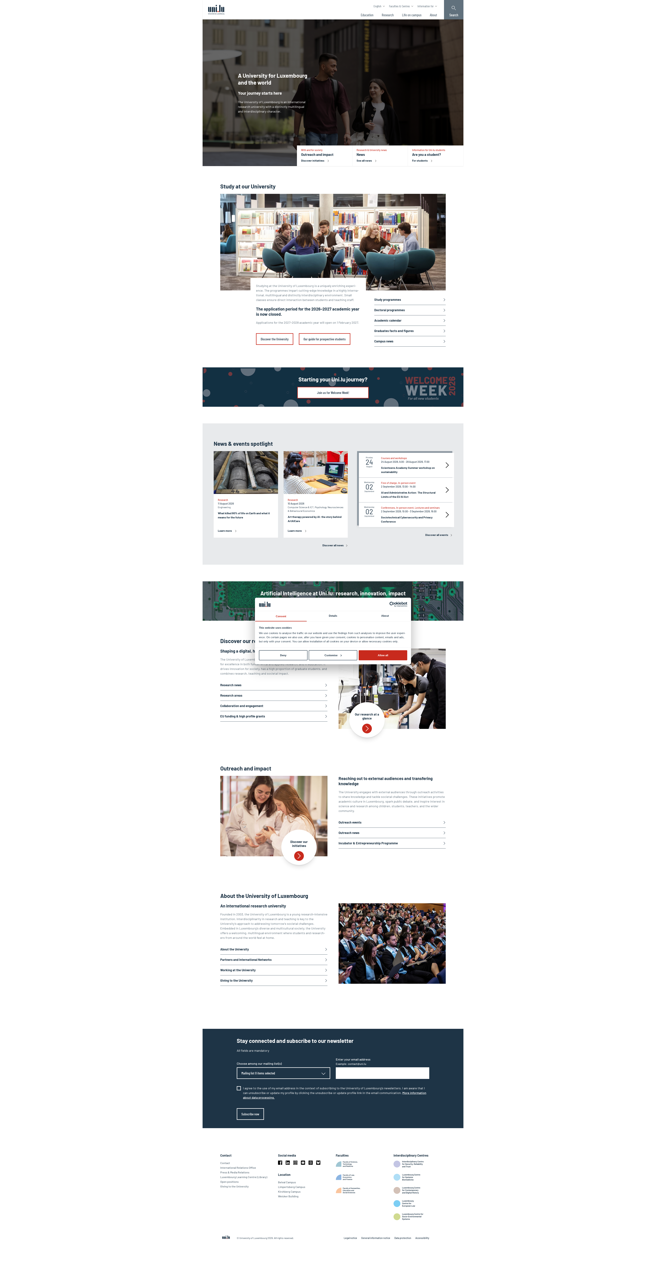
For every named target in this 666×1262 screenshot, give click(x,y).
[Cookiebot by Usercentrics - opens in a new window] (392, 604)
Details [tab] (333, 615)
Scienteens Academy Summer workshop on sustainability (408, 469)
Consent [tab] (281, 616)
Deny (283, 655)
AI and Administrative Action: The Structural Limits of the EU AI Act (408, 494)
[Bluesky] (318, 1163)
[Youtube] (303, 1163)
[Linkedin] (288, 1163)
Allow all (383, 655)
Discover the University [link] (275, 339)
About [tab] (385, 615)
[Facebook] (280, 1163)
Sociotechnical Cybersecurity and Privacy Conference (407, 519)
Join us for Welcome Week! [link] (333, 392)
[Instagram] (295, 1163)
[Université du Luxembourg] (216, 10)
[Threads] (311, 1163)
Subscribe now (250, 1114)
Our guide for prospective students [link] (325, 339)
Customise (331, 655)
